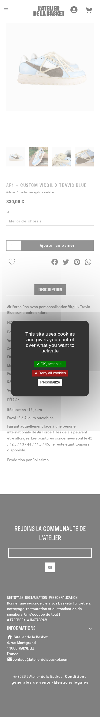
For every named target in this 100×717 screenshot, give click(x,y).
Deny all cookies (51, 373)
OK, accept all (51, 364)
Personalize (50, 382)
